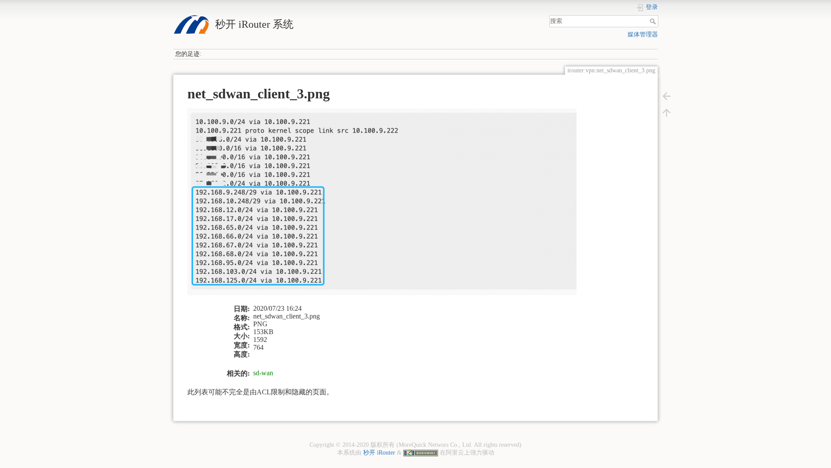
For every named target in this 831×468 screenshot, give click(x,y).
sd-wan (263, 373)
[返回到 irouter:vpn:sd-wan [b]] (666, 96)
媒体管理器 (643, 34)
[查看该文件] (387, 205)
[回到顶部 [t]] (666, 112)
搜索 (654, 21)
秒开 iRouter (379, 452)
